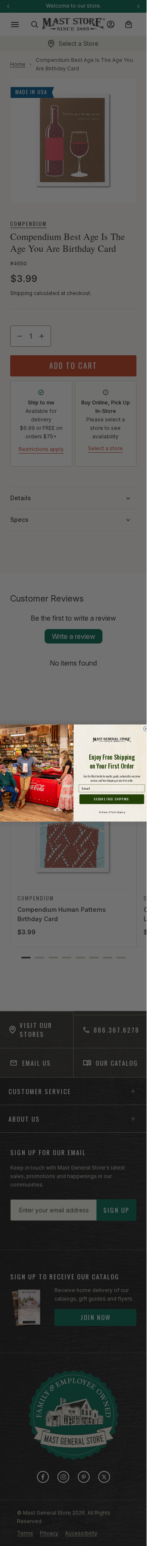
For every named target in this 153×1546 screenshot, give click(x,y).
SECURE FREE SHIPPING (111, 799)
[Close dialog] (145, 728)
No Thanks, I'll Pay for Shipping (112, 811)
